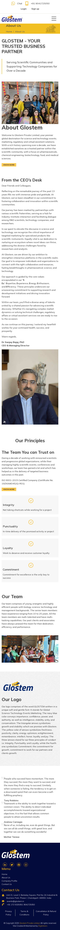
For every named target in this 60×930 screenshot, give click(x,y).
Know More (8, 165)
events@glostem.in (15, 901)
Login (24, 8)
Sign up (35, 8)
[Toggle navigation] (53, 18)
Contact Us (7, 884)
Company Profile (9, 881)
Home (9, 31)
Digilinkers (42, 926)
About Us (6, 877)
